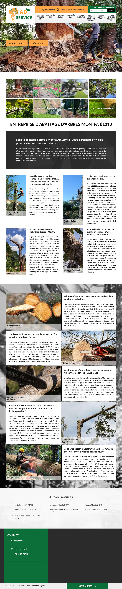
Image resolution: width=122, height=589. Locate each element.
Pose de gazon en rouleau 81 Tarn (111, 18)
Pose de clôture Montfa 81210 (96, 509)
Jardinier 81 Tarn (50, 16)
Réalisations (38, 43)
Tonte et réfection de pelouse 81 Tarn (91, 18)
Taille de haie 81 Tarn (81, 16)
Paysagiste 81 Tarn (60, 16)
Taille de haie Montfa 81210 (25, 509)
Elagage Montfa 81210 (93, 505)
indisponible (50, 10)
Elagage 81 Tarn (71, 16)
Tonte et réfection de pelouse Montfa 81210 (63, 510)
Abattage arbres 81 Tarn (40, 17)
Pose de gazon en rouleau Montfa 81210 (28, 517)
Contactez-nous (16, 43)
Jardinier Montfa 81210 (24, 505)
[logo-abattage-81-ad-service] (20, 14)
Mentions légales (38, 586)
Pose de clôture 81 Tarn (101, 17)
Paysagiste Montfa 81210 (59, 505)
